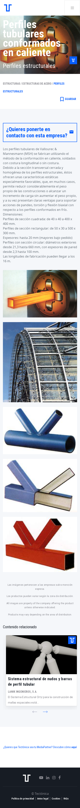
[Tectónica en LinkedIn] (46, 777)
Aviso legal (42, 798)
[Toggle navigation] (72, 8)
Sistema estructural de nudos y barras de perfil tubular (40, 682)
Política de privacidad (22, 798)
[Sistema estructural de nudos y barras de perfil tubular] (41, 654)
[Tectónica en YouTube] (39, 777)
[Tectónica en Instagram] (52, 777)
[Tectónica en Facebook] (58, 777)
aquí (74, 747)
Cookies (56, 798)
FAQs (66, 798)
